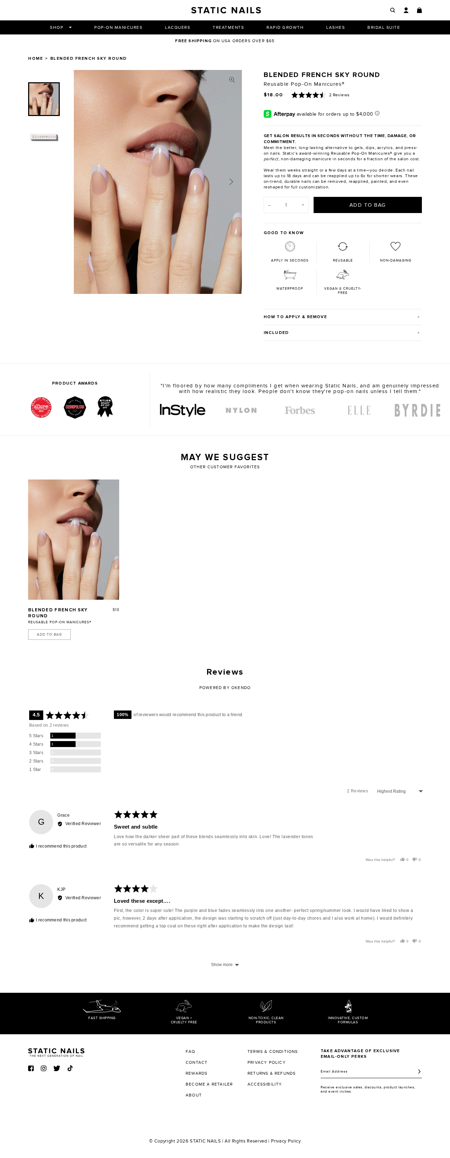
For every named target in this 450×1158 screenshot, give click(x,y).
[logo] (182, 410)
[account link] (406, 10)
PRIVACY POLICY (267, 1062)
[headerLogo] (226, 10)
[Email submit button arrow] (419, 1071)
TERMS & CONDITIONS (273, 1051)
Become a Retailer (209, 1084)
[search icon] (392, 10)
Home (35, 59)
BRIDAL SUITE (383, 27)
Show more (222, 964)
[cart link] (419, 10)
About (194, 1095)
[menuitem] (44, 99)
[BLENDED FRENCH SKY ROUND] (73, 540)
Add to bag (49, 634)
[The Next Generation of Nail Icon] (56, 1051)
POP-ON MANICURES (118, 27)
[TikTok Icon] (70, 1068)
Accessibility (265, 1084)
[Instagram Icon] (43, 1068)
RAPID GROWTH (285, 27)
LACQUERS (177, 27)
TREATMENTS (228, 27)
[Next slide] (231, 181)
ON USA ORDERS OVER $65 (225, 40)
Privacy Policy (286, 1141)
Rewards (196, 1073)
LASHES (335, 27)
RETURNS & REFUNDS (272, 1073)
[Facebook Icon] (31, 1068)
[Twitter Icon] (56, 1068)
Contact (196, 1062)
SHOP (56, 27)
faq (190, 1051)
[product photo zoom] (232, 80)
